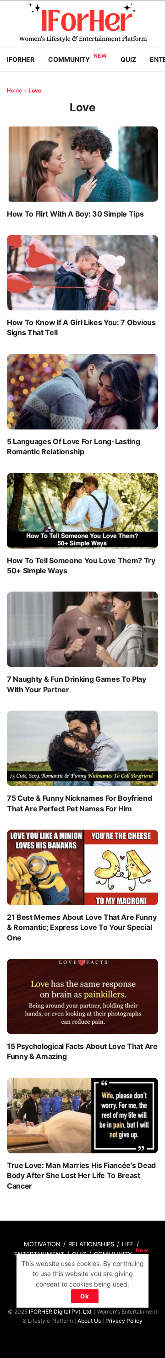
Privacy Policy (124, 1320)
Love (34, 90)
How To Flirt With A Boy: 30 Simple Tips (77, 213)
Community (69, 59)
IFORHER (20, 59)
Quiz (128, 59)
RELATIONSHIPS (91, 1244)
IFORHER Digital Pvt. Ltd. (61, 1311)
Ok (84, 1296)
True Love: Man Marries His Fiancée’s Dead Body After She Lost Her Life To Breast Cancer (81, 1175)
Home (14, 90)
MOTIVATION (42, 1244)
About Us (89, 1320)
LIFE (128, 1244)
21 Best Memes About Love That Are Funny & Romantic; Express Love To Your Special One (82, 927)
